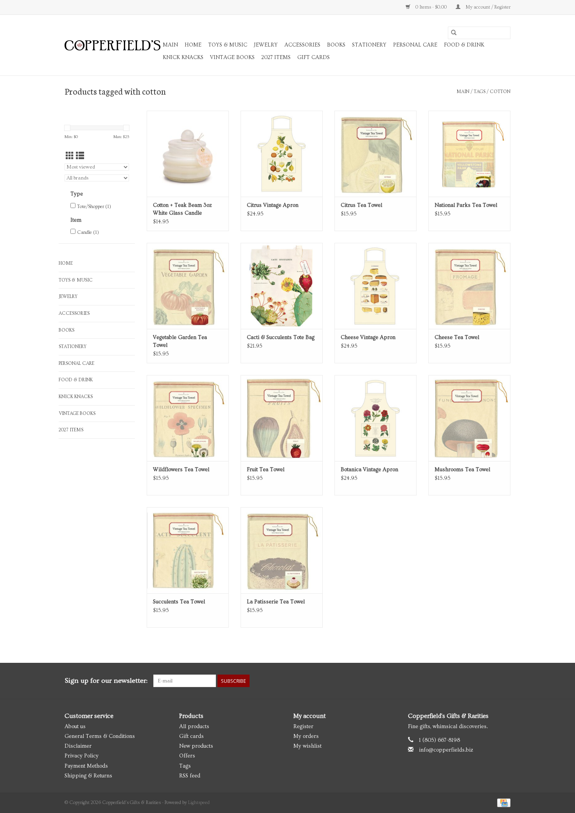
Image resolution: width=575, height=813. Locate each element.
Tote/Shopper (94, 206)
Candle (88, 232)
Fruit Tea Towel (265, 470)
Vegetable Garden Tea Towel (180, 341)
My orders (306, 736)
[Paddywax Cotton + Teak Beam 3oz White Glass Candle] (188, 154)
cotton (500, 91)
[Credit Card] (502, 801)
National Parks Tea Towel (466, 205)
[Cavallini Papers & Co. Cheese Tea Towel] (469, 286)
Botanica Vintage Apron (369, 470)
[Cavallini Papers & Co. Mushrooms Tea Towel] (469, 418)
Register (303, 726)
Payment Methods (86, 766)
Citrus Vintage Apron (272, 205)
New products (196, 746)
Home (193, 45)
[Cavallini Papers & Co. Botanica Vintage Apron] (375, 418)
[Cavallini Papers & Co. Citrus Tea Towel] (375, 154)
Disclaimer (78, 746)
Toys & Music (227, 45)
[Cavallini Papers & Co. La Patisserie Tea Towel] (282, 550)
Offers (187, 756)
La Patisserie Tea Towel (276, 602)
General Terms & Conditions (100, 736)
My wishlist (307, 746)
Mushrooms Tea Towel (462, 470)
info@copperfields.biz (446, 750)
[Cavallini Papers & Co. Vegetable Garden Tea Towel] (188, 286)
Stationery (369, 45)
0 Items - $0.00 (431, 7)
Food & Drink (464, 45)
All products (194, 726)
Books (336, 45)
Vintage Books (232, 57)
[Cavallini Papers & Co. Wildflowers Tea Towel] (188, 418)
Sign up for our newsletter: (106, 681)
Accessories (302, 45)
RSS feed (189, 776)
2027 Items (276, 57)
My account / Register (487, 7)
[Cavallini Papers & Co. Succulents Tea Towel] (188, 550)
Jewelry (266, 45)
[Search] (454, 33)
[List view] (80, 156)
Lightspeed (199, 802)
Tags (479, 91)
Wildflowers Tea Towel (181, 470)
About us (75, 726)
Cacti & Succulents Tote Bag (280, 337)
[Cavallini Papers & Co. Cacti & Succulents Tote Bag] (282, 286)
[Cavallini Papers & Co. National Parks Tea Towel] (469, 154)
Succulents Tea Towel (179, 602)
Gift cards (313, 57)
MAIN (170, 45)
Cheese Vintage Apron (368, 337)
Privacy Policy (82, 756)
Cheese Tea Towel (457, 337)
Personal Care (415, 45)
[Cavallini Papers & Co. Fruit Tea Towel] (282, 418)
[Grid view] (70, 156)
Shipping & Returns (88, 776)
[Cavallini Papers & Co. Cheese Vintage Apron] (375, 286)
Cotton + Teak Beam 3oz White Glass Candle (182, 209)
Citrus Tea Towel (361, 205)
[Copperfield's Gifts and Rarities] (112, 45)
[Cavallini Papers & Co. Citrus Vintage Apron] (282, 154)
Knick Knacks (183, 57)
